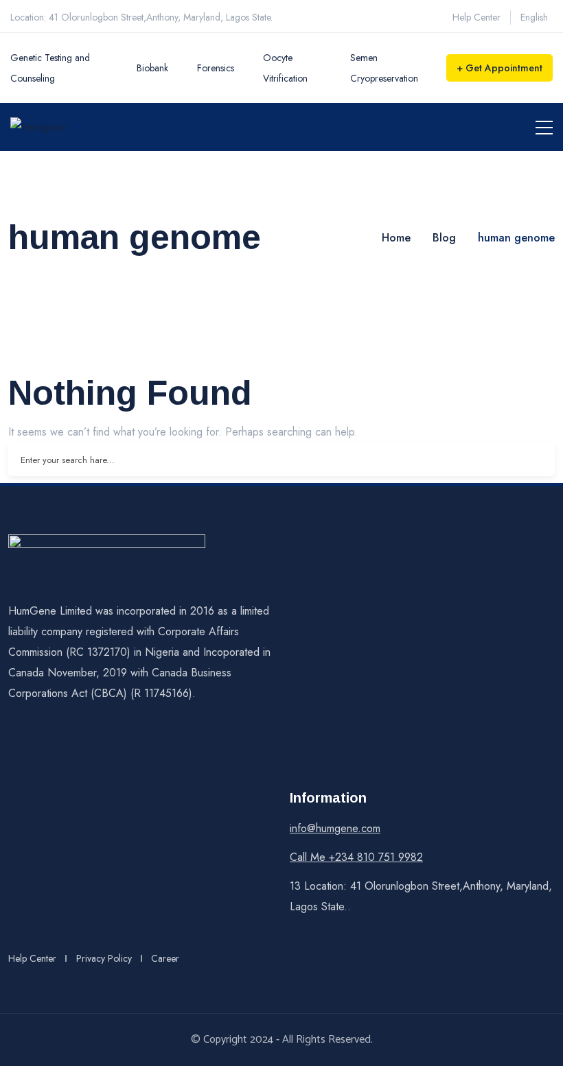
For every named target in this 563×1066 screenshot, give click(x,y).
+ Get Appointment (499, 68)
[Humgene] (38, 126)
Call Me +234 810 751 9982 (356, 857)
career (165, 958)
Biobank (152, 68)
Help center (32, 958)
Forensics (215, 68)
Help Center (476, 17)
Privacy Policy (104, 958)
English (534, 17)
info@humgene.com (335, 828)
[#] (11, 743)
